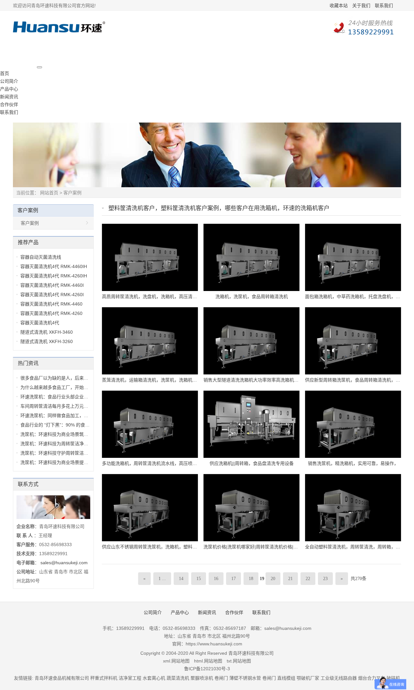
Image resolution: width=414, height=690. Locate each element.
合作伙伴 (9, 104)
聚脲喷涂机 (202, 678)
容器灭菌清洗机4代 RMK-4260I (52, 294)
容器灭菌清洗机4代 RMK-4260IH (53, 275)
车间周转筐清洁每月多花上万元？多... (58, 406)
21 (290, 578)
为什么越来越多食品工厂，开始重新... (58, 387)
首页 (4, 73)
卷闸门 (221, 678)
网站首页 (49, 192)
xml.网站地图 (176, 660)
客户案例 (72, 192)
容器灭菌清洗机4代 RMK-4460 (51, 304)
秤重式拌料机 (103, 678)
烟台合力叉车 (371, 678)
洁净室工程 (130, 678)
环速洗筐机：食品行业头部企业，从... (58, 396)
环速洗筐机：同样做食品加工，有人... (58, 415)
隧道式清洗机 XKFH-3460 (46, 332)
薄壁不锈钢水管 (245, 678)
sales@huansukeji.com (64, 562)
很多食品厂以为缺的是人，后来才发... (58, 378)
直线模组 (286, 678)
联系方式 (28, 484)
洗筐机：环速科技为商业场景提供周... (58, 462)
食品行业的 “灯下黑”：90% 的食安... (56, 424)
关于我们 (361, 5)
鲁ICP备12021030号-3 (207, 668)
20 (273, 578)
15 (198, 578)
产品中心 (9, 89)
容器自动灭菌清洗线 (40, 257)
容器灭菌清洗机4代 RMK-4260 (51, 313)
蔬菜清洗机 (178, 678)
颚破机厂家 (309, 678)
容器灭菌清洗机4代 (39, 322)
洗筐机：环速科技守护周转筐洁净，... (58, 453)
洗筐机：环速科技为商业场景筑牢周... (58, 434)
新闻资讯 (9, 96)
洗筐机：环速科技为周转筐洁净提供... (58, 443)
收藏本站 (339, 5)
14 (181, 578)
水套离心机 (154, 678)
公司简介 (9, 81)
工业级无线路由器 (339, 678)
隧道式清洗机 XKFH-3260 (46, 341)
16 (216, 578)
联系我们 (384, 5)
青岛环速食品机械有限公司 (62, 678)
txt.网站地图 (239, 660)
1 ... (162, 578)
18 (251, 578)
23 (325, 578)
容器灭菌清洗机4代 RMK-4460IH (53, 266)
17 (233, 578)
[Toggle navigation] (39, 67)
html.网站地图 (208, 660)
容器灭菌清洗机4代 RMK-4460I (52, 285)
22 (308, 578)
